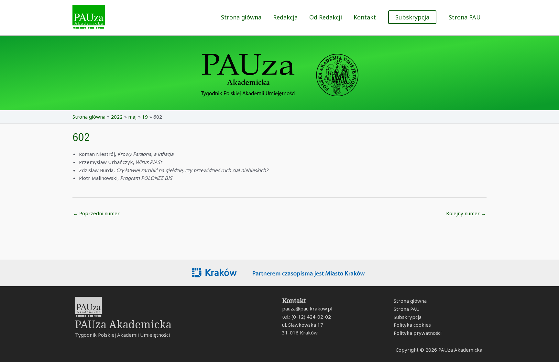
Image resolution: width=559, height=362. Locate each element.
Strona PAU (465, 17)
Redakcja (285, 17)
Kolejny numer (466, 213)
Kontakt (365, 17)
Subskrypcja (408, 317)
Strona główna (241, 17)
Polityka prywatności (418, 333)
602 (81, 137)
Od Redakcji (325, 17)
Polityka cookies (412, 324)
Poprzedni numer (96, 213)
